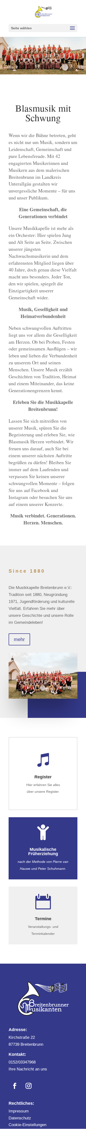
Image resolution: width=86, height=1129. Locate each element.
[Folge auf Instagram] (28, 1086)
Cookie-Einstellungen (27, 1125)
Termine (43, 918)
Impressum (19, 1111)
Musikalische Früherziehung (43, 851)
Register (43, 777)
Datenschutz (20, 1118)
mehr (19, 639)
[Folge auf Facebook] (15, 1086)
